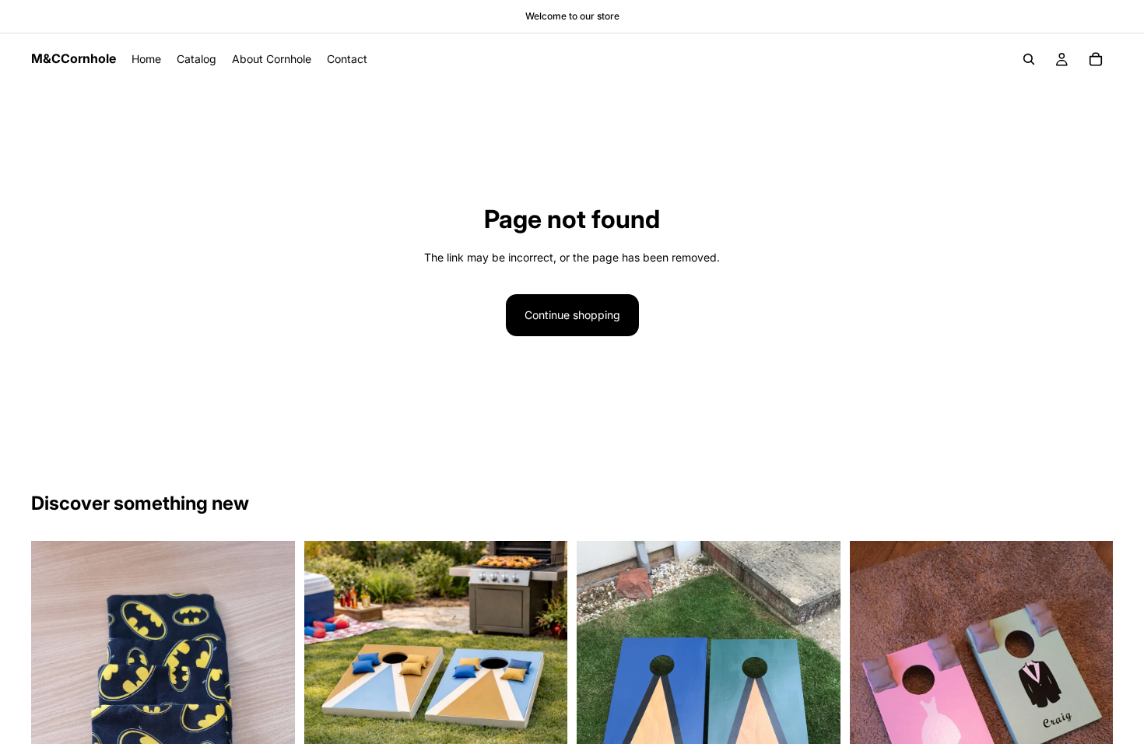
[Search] (1029, 59)
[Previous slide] (327, 673)
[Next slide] (544, 673)
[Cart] (1096, 59)
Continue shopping (572, 314)
